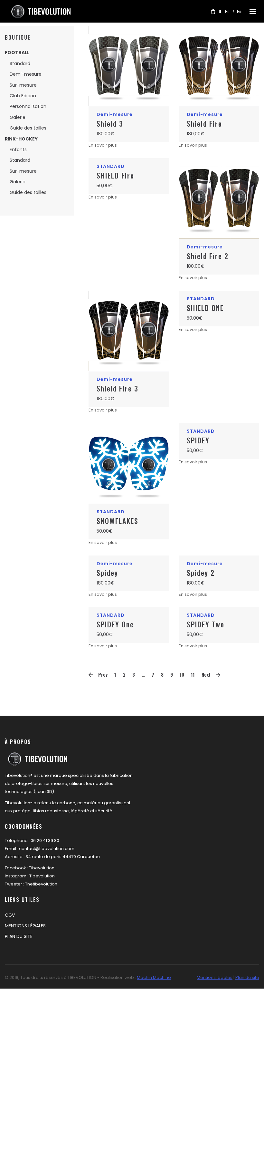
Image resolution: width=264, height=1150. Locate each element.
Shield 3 (110, 123)
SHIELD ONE (205, 308)
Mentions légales (214, 977)
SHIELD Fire (115, 175)
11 (193, 674)
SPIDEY (198, 440)
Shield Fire (204, 123)
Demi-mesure (26, 74)
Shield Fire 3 (117, 388)
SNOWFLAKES (117, 521)
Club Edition (23, 95)
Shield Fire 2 (208, 256)
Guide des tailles (28, 128)
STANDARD (111, 166)
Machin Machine (154, 977)
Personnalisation (28, 106)
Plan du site (247, 977)
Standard (20, 63)
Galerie (17, 117)
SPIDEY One (115, 624)
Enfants (18, 149)
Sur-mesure (23, 85)
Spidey (107, 572)
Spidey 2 (201, 572)
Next (206, 674)
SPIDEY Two (205, 624)
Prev (103, 674)
